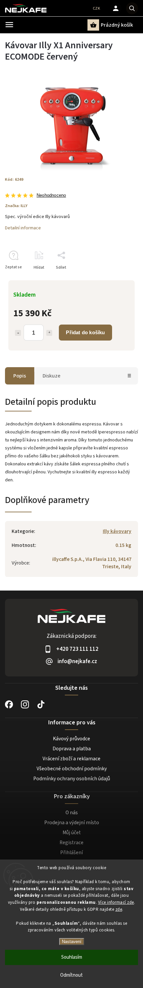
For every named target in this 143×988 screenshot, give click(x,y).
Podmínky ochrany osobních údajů (71, 778)
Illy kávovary (117, 531)
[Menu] (9, 25)
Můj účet (72, 832)
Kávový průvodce (71, 738)
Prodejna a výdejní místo (71, 822)
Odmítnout (71, 975)
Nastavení (71, 941)
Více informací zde (116, 902)
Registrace (71, 842)
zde (118, 909)
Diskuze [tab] (52, 375)
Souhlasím (71, 957)
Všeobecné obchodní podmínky (72, 768)
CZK (96, 8)
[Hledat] (132, 8)
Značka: (16, 206)
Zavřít (117, 279)
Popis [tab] (19, 375)
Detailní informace (23, 228)
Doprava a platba (72, 748)
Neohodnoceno (51, 195)
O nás (72, 812)
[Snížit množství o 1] (18, 333)
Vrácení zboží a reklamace (71, 758)
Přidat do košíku (85, 332)
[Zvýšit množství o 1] (49, 333)
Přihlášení (71, 852)
